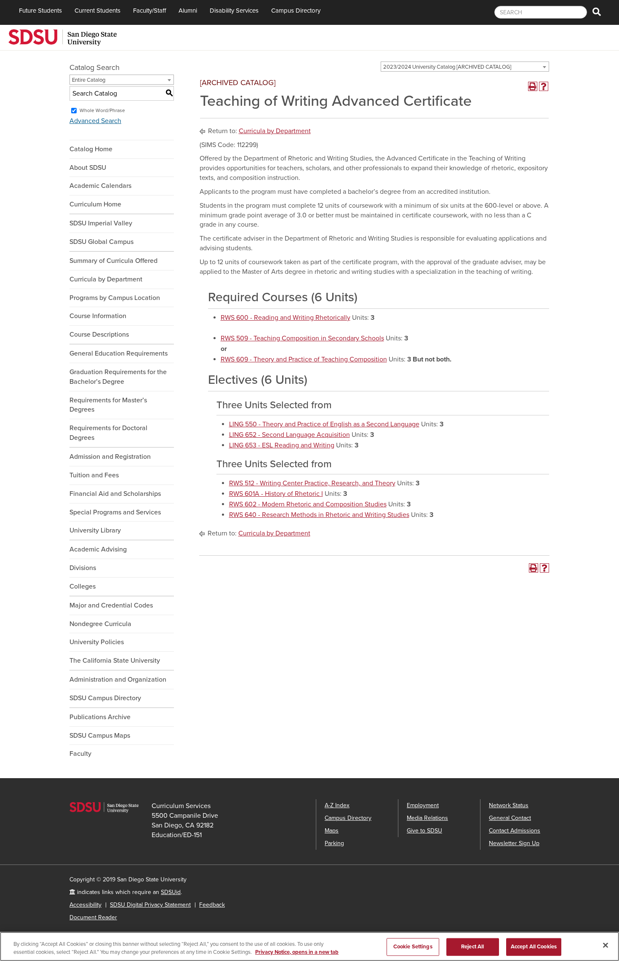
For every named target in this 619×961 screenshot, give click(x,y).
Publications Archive (100, 717)
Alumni (188, 10)
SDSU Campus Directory (105, 698)
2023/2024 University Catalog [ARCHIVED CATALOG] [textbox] (447, 67)
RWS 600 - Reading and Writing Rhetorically (285, 317)
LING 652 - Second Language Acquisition (289, 435)
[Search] (596, 12)
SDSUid (171, 892)
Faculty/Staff (149, 10)
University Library (95, 530)
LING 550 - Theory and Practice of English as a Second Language (324, 424)
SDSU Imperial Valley (100, 223)
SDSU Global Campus (101, 242)
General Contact (510, 818)
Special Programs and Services (115, 512)
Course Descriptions (99, 334)
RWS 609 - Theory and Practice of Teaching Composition (304, 359)
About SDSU (87, 167)
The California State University (114, 660)
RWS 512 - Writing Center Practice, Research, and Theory (312, 483)
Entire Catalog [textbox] (88, 80)
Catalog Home (90, 149)
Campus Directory (295, 10)
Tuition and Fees (94, 475)
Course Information (97, 316)
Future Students (40, 10)
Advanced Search (95, 121)
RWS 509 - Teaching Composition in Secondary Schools (302, 338)
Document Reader (93, 917)
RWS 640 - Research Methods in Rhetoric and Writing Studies (319, 515)
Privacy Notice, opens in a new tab (297, 952)
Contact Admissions (514, 830)
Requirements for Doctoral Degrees (108, 433)
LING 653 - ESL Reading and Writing (281, 445)
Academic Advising (98, 549)
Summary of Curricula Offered (113, 261)
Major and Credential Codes (111, 605)
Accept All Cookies (534, 946)
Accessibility (85, 904)
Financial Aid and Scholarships (115, 494)
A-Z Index (337, 805)
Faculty (80, 754)
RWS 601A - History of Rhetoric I (276, 494)
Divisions (82, 568)
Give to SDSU (424, 830)
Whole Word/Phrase (102, 110)
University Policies (96, 642)
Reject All (472, 946)
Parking (334, 843)
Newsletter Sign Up (514, 843)
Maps (332, 830)
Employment (423, 805)
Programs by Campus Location (114, 298)
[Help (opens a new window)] (543, 86)
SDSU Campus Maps (99, 735)
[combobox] (465, 67)
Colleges (82, 586)
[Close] (605, 945)
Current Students (97, 10)
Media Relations (427, 818)
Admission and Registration (110, 456)
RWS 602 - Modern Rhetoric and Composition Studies (308, 504)
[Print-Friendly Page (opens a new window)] (532, 86)
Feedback (212, 904)
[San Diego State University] (62, 36)
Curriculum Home (95, 204)
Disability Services (234, 10)
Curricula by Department (105, 279)
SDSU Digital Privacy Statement (150, 904)
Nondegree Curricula (100, 624)
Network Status (508, 805)
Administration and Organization (117, 679)
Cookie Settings (412, 946)
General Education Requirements (118, 353)
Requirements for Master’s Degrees (108, 405)
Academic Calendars (100, 186)
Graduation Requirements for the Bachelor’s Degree (118, 377)
